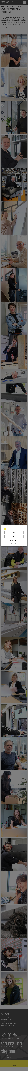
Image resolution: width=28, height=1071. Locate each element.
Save (14, 536)
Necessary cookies (10, 528)
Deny (14, 532)
